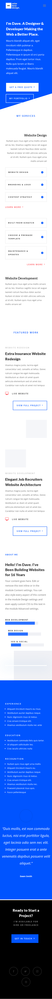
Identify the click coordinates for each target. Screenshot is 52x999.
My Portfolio (18, 98)
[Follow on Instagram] (37, 971)
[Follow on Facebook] (13, 971)
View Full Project (29, 405)
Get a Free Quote (21, 87)
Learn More (13, 207)
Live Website (20, 393)
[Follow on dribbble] (26, 982)
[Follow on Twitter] (25, 971)
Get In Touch (23, 938)
